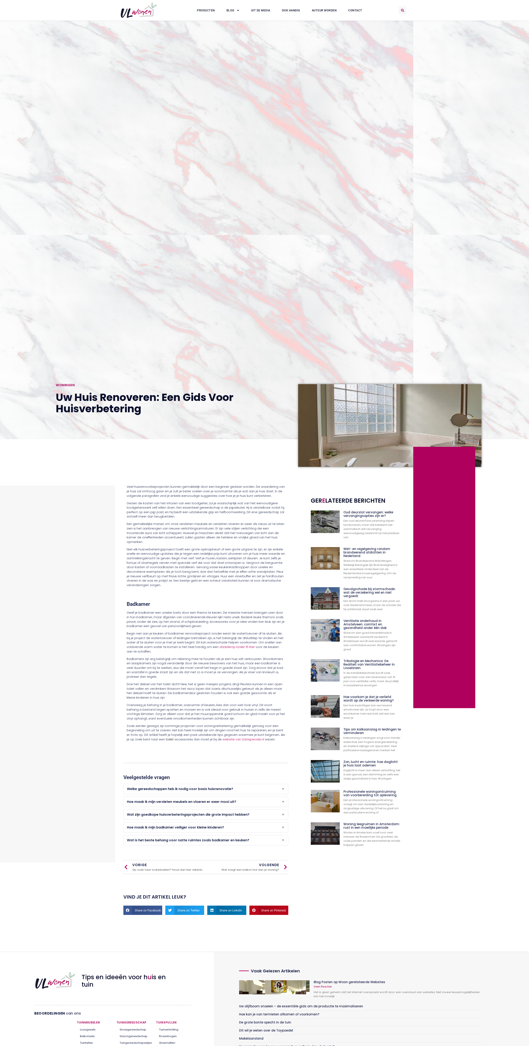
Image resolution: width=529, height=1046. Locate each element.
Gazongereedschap (133, 1036)
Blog (230, 10)
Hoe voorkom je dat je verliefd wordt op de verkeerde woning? (368, 699)
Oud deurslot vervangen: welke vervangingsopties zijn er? (368, 514)
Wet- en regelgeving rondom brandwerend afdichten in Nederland (366, 552)
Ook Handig (291, 10)
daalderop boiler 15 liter (237, 647)
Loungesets (87, 1030)
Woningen (65, 385)
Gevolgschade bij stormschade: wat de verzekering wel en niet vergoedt (369, 592)
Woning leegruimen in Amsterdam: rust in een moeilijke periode (371, 826)
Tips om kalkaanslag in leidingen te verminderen (372, 731)
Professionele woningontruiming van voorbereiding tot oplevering (370, 793)
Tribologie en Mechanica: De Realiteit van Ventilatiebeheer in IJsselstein (369, 664)
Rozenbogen (168, 1036)
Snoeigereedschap (133, 1030)
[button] (402, 10)
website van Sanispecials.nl (243, 739)
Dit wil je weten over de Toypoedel (266, 1030)
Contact (355, 10)
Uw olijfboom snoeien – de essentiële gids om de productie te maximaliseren (301, 1006)
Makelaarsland (251, 1038)
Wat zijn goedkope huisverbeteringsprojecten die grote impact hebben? (206, 814)
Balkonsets (87, 1036)
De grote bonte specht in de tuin (265, 1022)
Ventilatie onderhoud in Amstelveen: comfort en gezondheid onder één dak (365, 624)
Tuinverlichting (168, 1030)
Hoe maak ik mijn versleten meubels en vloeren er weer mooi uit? (206, 801)
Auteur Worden (324, 10)
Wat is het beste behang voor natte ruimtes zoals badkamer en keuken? (206, 840)
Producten (206, 10)
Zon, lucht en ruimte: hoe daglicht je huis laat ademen (370, 763)
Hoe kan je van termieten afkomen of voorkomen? (279, 1014)
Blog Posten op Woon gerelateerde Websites (349, 982)
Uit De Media (260, 10)
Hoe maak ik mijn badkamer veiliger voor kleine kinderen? (206, 827)
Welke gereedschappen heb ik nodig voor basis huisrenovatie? (206, 789)
